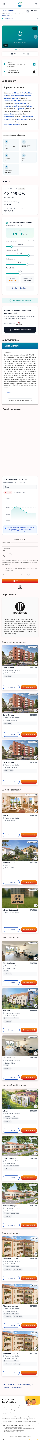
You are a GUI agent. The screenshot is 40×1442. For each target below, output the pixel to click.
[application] (20, 511)
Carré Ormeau (8, 10)
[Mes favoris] (36, 4)
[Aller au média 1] (15, 49)
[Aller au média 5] (22, 49)
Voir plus (8, 392)
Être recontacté (21, 581)
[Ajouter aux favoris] (27, 11)
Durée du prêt (10, 259)
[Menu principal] (4, 4)
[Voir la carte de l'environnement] (34, 64)
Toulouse (6, 1387)
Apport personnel (11, 241)
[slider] (11, 247)
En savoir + (11, 687)
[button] (20, 37)
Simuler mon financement (21, 300)
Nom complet (6, 542)
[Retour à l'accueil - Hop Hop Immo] (20, 4)
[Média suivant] (36, 37)
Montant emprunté (12, 250)
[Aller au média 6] (23, 49)
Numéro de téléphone (9, 554)
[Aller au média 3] (19, 49)
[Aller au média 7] (25, 49)
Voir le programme (7, 15)
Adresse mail (6, 548)
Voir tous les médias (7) (21, 54)
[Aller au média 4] (20, 49)
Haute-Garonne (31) (24, 1384)
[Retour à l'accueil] (4, 1385)
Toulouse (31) (8, 18)
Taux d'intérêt (10, 268)
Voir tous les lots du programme (19, 400)
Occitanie (11, 1384)
